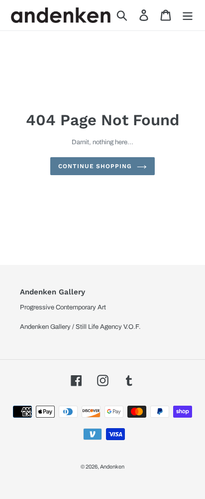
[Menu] (188, 15)
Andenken (112, 467)
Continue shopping (95, 166)
